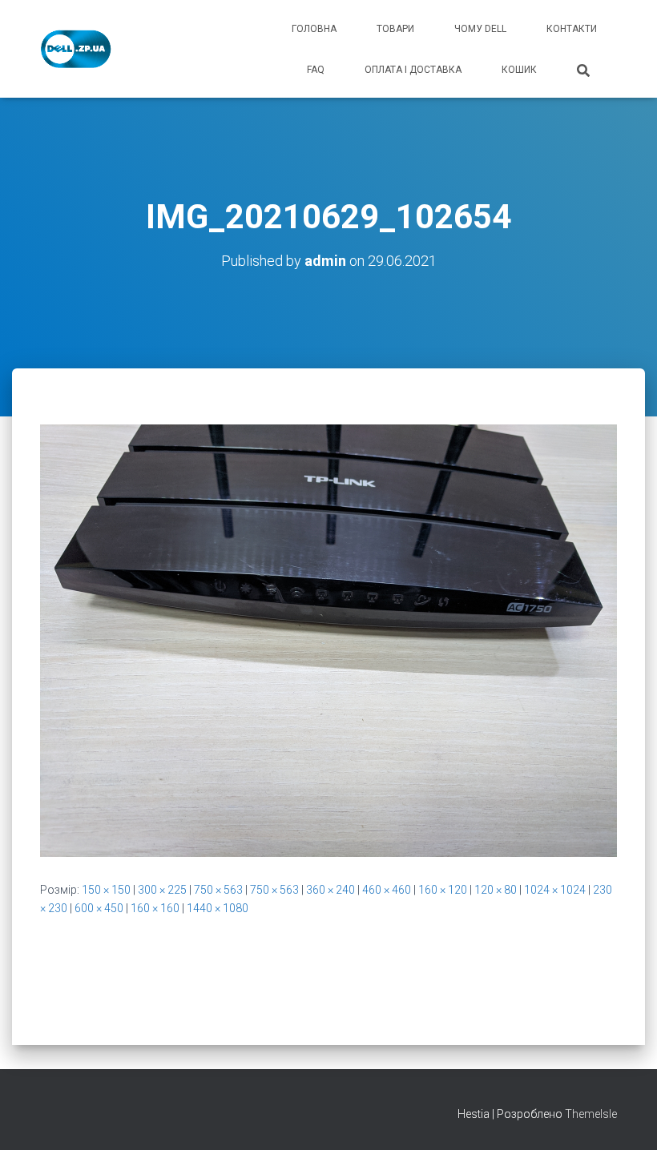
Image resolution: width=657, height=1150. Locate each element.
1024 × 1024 (555, 889)
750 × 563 (218, 889)
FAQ (315, 69)
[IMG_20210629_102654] (328, 639)
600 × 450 (99, 908)
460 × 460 (386, 889)
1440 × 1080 (217, 908)
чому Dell (480, 28)
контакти (571, 28)
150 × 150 (106, 889)
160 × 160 (155, 908)
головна (314, 28)
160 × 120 (442, 889)
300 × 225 (162, 889)
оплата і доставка (413, 69)
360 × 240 (330, 889)
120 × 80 (495, 889)
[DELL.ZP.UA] (76, 49)
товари (395, 28)
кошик (519, 69)
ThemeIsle (591, 1114)
